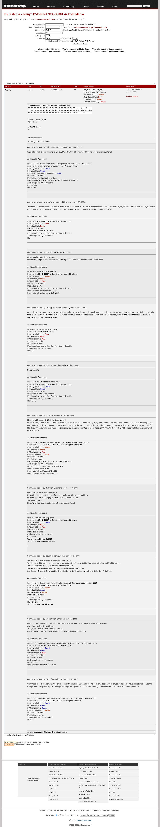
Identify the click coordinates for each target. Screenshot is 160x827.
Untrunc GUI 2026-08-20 (87, 775)
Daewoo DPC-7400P (116, 799)
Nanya (7, 90)
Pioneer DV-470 (114, 768)
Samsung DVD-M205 (50, 293)
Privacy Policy (62, 810)
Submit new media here (45, 19)
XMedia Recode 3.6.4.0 (56, 775)
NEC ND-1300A (43, 221)
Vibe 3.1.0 (52, 792)
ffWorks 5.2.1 (83, 778)
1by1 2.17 (52, 789)
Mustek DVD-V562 (49, 471)
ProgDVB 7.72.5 (84, 794)
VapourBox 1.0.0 (84, 798)
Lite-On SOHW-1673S (46, 166)
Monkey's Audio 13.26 (86, 791)
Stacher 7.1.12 (54, 785)
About (72, 810)
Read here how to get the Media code (91, 27)
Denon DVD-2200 (49, 290)
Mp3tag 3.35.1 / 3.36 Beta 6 (88, 768)
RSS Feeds (97, 810)
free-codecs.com (84, 820)
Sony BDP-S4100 (115, 789)
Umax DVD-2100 (49, 664)
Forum (36, 6)
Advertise (80, 810)
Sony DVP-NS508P (115, 785)
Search (42, 810)
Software (51, 6)
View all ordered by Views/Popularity (110, 51)
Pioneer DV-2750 (115, 775)
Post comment (132, 96)
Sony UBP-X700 (114, 796)
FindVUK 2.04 (53, 799)
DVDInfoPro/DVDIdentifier (58, 105)
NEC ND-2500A (43, 384)
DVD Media (12, 14)
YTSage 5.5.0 (53, 796)
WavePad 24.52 (54, 771)
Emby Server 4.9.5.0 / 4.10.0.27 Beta (61, 778)
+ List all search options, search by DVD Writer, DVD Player (69, 41)
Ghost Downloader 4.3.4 (87, 801)
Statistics (106, 810)
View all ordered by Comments (47, 51)
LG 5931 (45, 468)
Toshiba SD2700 (115, 778)
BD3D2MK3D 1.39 (85, 771)
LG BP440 (112, 792)
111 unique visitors (33, 778)
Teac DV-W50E (43, 331)
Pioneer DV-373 (114, 771)
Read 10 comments (134, 89)
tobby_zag (50, 147)
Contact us (51, 810)
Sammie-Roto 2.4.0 (55, 768)
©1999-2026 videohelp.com (80, 825)
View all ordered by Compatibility (77, 51)
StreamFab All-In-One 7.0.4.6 (89, 782)
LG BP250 (112, 782)
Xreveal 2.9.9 (53, 782)
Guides (86, 6)
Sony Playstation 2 (50, 473)
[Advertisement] (80, 71)
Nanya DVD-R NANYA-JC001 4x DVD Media (53, 14)
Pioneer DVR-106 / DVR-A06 (48, 445)
